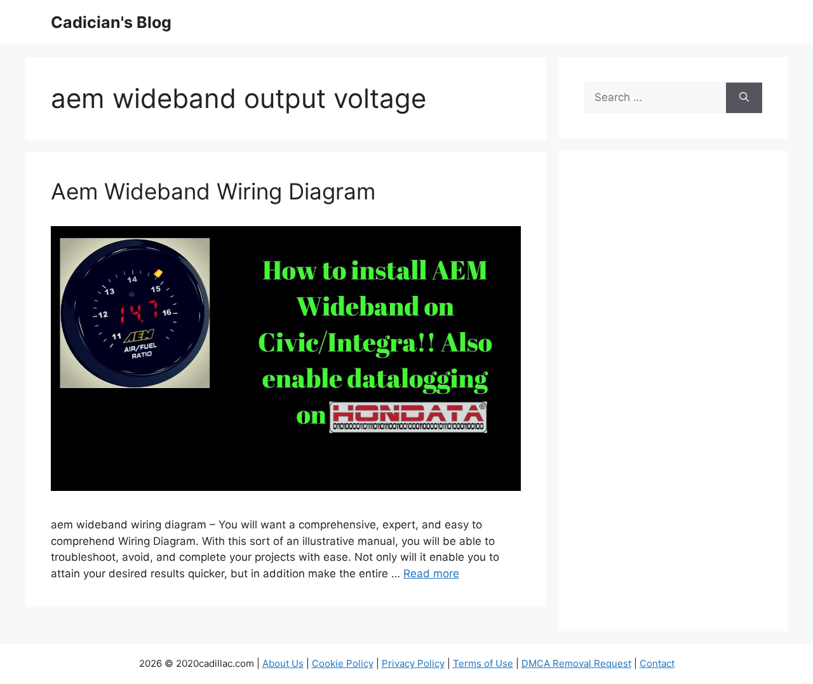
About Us (283, 663)
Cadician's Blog (111, 22)
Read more (431, 573)
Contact (657, 663)
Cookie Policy (342, 663)
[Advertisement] (673, 399)
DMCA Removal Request (576, 663)
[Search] (744, 98)
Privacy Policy (413, 663)
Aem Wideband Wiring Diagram (213, 191)
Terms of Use (483, 663)
